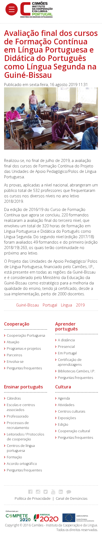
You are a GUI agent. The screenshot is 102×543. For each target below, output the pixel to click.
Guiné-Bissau (27, 305)
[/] (36, 9)
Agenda (64, 398)
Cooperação (16, 324)
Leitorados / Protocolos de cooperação (25, 436)
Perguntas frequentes (24, 368)
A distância (66, 340)
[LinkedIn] (62, 491)
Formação (14, 457)
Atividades (66, 405)
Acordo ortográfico (22, 463)
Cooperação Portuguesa (26, 335)
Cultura (63, 387)
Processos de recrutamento (18, 425)
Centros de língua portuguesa (21, 448)
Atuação (13, 342)
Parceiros (14, 355)
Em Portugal (67, 353)
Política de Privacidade (33, 498)
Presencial (66, 346)
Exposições (67, 418)
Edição (63, 424)
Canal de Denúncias (71, 498)
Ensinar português (23, 387)
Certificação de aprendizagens (70, 362)
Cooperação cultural (74, 431)
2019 (80, 305)
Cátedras (14, 398)
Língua (66, 305)
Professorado (18, 416)
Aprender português (66, 326)
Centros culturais (71, 411)
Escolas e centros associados (21, 407)
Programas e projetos (24, 348)
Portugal (50, 305)
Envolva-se (15, 361)
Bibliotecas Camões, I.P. (76, 371)
